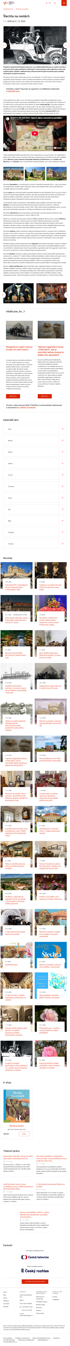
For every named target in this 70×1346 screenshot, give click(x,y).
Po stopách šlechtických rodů (35, 1281)
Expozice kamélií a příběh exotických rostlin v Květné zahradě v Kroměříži (49, 1065)
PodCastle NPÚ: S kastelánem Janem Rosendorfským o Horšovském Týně (16, 587)
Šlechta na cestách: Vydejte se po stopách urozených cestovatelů (49, 934)
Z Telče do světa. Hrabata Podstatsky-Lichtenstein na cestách (15, 997)
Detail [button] (24, 1134)
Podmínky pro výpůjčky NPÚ (26, 1340)
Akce (4, 1295)
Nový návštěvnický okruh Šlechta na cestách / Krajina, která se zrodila (50, 655)
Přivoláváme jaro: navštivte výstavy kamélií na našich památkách (49, 1030)
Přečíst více (13, 396)
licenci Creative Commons (44, 1326)
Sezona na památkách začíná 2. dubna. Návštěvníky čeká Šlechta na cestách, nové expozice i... (34, 1214)
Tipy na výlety (40, 1313)
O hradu (54, 1296)
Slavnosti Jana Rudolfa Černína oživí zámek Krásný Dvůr (15, 655)
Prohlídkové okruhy (41, 1302)
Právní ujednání (7, 1338)
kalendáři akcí (13, 91)
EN (55, 3)
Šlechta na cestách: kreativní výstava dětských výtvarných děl (50, 723)
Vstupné (38, 1310)
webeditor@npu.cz (42, 1340)
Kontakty (5, 1306)
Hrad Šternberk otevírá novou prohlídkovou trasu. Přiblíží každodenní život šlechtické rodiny (16, 832)
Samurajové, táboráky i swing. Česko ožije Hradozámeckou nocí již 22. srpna (16, 620)
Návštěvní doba (40, 1304)
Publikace (6, 1301)
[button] (4, 45)
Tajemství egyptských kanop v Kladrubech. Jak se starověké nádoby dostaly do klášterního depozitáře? (16, 761)
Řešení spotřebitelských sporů (41, 1338)
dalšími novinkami (27, 407)
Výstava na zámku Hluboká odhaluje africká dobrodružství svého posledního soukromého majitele (15, 725)
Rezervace (39, 1307)
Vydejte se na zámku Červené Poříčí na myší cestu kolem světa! (50, 587)
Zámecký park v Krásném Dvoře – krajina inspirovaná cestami (49, 831)
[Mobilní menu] (64, 3)
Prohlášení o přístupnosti (22, 1338)
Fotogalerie (55, 1299)
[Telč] (35, 173)
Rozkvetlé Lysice (11, 965)
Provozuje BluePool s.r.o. (10, 1342)
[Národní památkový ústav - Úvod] (9, 3)
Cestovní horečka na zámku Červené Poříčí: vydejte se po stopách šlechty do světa (50, 866)
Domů (5, 1292)
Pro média (6, 1303)
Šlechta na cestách (17, 1126)
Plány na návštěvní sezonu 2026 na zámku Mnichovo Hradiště (15, 866)
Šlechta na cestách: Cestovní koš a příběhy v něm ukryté (50, 966)
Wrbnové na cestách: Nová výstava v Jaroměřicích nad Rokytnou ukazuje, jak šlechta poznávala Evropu (16, 797)
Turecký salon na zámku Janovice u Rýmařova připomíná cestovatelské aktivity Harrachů (48, 797)
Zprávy (5, 1298)
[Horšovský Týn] (13, 173)
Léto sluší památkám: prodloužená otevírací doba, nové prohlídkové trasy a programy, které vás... (51, 1158)
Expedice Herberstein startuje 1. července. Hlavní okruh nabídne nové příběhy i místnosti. (16, 689)
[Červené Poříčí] (56, 173)
